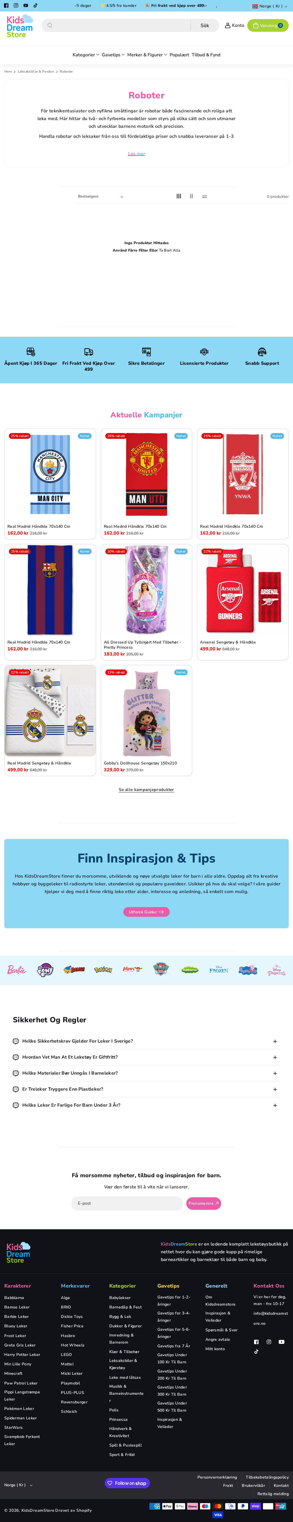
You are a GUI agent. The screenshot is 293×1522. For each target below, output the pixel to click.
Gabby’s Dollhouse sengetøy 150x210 (140, 763)
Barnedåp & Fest (125, 1307)
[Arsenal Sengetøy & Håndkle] (242, 590)
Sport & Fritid (122, 1454)
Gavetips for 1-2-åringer (173, 1300)
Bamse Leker (16, 1307)
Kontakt (281, 1485)
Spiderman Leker (20, 1418)
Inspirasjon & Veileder (169, 1423)
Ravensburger (74, 1402)
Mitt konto (215, 1349)
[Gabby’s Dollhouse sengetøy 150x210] (146, 710)
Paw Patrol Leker (21, 1383)
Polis (114, 1410)
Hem (8, 71)
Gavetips (168, 1285)
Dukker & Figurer (125, 1326)
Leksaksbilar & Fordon (36, 71)
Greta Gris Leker (20, 1345)
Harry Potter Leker (22, 1354)
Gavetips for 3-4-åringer (173, 1316)
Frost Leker (15, 1335)
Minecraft (13, 1373)
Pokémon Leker (19, 1408)
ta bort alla (170, 250)
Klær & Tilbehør (124, 1351)
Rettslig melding (273, 1494)
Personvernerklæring (217, 1477)
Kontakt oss (269, 1285)
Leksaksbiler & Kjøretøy (123, 1364)
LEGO (66, 1354)
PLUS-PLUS (72, 1392)
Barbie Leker (16, 1316)
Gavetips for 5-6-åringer (173, 1333)
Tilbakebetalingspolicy (267, 1477)
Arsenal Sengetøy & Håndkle (228, 642)
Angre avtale (217, 1339)
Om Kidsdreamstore (220, 1300)
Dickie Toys (72, 1316)
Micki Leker (71, 1373)
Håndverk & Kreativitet (120, 1432)
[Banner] (16, 970)
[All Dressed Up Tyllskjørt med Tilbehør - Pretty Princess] (146, 590)
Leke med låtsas (125, 1377)
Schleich (69, 1411)
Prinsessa (118, 1419)
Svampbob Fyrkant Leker (22, 1440)
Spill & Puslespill (125, 1445)
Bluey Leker (15, 1326)
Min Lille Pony (17, 1364)
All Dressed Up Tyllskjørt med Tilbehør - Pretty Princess (142, 645)
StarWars (13, 1427)
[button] (268, 25)
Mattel (67, 1364)
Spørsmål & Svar (221, 1330)
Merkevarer (75, 1285)
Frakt (228, 1485)
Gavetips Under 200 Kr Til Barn (172, 1374)
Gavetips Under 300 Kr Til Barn (172, 1390)
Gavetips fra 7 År (173, 1346)
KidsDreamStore (38, 1510)
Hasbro (68, 1335)
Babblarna (14, 1297)
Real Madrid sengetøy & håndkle (39, 763)
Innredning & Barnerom (121, 1338)
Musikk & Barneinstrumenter (126, 1393)
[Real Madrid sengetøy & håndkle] (50, 710)
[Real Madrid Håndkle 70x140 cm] (50, 474)
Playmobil (70, 1383)
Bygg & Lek (120, 1316)
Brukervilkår (253, 1485)
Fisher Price (72, 1326)
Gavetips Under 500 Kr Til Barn (172, 1407)
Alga (65, 1297)
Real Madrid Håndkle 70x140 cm (38, 526)
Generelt (216, 1285)
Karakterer (17, 1285)
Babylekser (120, 1297)
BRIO (66, 1307)
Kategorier (122, 1285)
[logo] (18, 1252)
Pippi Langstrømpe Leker (22, 1395)
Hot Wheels (72, 1345)
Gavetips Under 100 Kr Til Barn (172, 1358)
